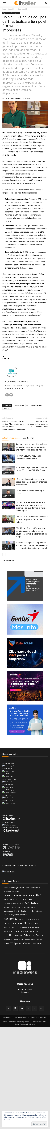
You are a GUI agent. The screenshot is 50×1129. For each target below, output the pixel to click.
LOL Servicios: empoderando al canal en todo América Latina (37, 424)
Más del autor (28, 438)
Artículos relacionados (11, 438)
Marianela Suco (35, 927)
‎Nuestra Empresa (25, 989)
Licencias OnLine (22, 923)
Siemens (17, 939)
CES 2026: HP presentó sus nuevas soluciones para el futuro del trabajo (32, 519)
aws (30, 899)
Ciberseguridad (23, 9)
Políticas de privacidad (39, 1017)
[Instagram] (15, 1008)
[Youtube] (41, 1008)
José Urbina (33, 915)
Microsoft (8, 931)
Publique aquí (7, 1017)
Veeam (27, 943)
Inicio (4, 9)
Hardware (6, 485)
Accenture (7, 891)
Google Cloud (8, 911)
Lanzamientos (7, 522)
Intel (5, 915)
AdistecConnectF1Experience (19, 895)
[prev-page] (3, 554)
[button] (4, 3)
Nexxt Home (18, 931)
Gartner (34, 907)
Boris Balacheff (19, 405)
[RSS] (28, 1008)
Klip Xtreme (23, 919)
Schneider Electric (33, 935)
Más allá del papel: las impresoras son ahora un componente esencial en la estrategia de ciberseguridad (32, 545)
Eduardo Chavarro (17, 907)
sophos (6, 943)
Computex (20, 903)
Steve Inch (7, 408)
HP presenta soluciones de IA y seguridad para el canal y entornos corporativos (31, 482)
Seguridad (11, 9)
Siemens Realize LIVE (28, 939)
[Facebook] (8, 1008)
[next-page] (7, 554)
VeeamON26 (37, 943)
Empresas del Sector (7, 472)
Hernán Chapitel (20, 911)
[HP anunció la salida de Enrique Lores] (8, 493)
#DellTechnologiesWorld (14, 887)
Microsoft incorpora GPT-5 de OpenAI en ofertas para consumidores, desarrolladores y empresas (13, 425)
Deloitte (6, 907)
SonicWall (40, 939)
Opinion (5, 450)
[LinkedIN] (11, 395)
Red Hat (8, 935)
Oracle (31, 931)
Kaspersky (10, 918)
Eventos (5, 508)
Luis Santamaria (23, 927)
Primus (38, 931)
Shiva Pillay (8, 939)
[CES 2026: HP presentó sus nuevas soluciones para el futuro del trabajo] (8, 519)
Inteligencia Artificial (18, 914)
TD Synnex (15, 943)
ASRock (19, 899)
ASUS (25, 899)
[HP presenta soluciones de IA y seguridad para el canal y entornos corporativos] (8, 482)
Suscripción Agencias (22, 1017)
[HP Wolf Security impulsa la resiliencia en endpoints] (8, 459)
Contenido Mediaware (13, 98)
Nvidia (25, 931)
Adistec (15, 891)
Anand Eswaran (9, 899)
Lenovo (7, 923)
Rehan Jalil (18, 935)
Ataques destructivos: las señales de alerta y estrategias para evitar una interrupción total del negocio (31, 447)
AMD (38, 895)
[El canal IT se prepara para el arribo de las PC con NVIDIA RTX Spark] (8, 470)
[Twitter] (34, 1008)
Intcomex (39, 911)
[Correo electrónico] (7, 395)
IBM (33, 911)
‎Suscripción (25, 992)
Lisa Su (37, 923)
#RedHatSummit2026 (33, 887)
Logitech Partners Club (10, 927)
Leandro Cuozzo (33, 919)
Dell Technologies (32, 903)
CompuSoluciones (10, 903)
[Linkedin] (21, 1008)
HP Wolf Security (36, 405)
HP (27, 405)
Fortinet (27, 907)
